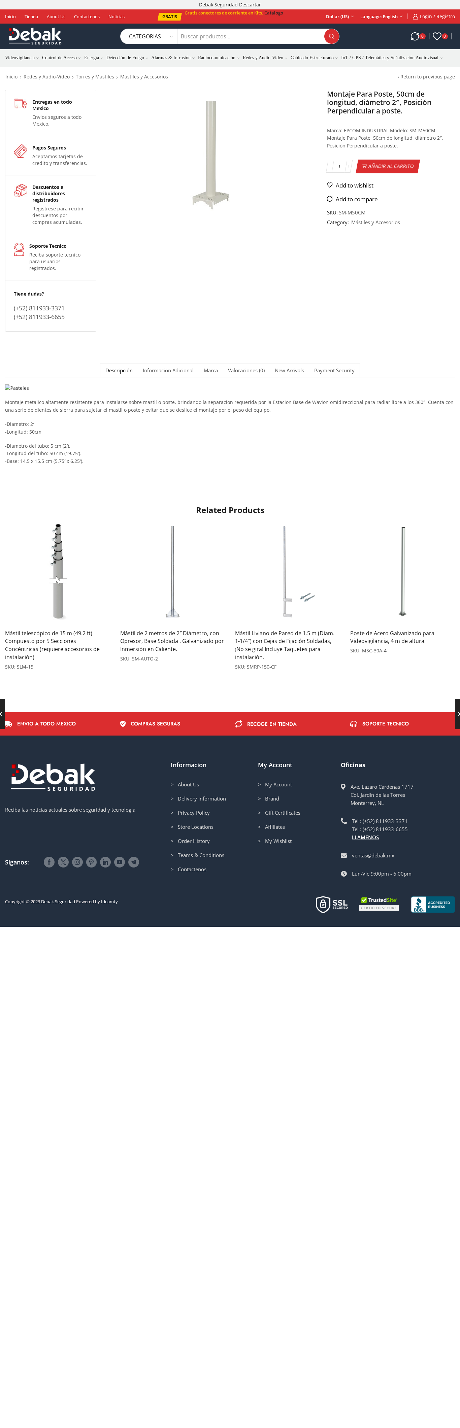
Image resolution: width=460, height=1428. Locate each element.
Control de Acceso (59, 57)
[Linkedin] (105, 862)
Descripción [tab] (119, 370)
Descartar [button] (250, 4)
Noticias (116, 16)
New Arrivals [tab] (289, 370)
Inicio (10, 16)
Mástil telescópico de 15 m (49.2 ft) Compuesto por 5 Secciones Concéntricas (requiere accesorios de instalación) (52, 645)
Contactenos (87, 16)
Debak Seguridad (58, 901)
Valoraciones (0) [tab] (246, 370)
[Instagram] (77, 862)
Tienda (31, 16)
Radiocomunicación (216, 57)
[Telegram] (133, 862)
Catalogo (273, 13)
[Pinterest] (91, 862)
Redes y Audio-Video (263, 57)
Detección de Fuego (125, 57)
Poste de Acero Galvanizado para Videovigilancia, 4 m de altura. (392, 637)
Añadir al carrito (391, 166)
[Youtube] (119, 862)
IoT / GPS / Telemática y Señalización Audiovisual (389, 57)
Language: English (379, 16)
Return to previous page (427, 76)
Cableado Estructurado (312, 57)
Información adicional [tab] (168, 370)
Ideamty (109, 901)
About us (56, 16)
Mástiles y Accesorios (144, 76)
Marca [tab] (211, 370)
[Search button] (331, 36)
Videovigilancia (20, 57)
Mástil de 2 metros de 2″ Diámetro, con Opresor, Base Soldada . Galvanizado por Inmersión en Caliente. (172, 641)
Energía (91, 57)
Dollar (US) (337, 16)
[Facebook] (49, 862)
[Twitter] (63, 862)
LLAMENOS (365, 837)
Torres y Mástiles (95, 76)
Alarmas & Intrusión (171, 57)
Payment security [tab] (334, 370)
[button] (170, 17)
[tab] (119, 370)
